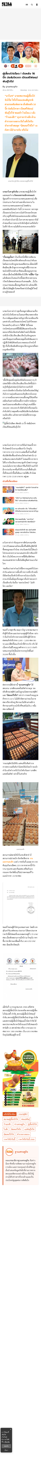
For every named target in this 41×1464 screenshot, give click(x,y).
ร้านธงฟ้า (7, 1124)
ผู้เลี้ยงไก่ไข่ (32, 1124)
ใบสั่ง (6, 1129)
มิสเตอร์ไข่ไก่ (16, 1129)
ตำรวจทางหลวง (23, 1134)
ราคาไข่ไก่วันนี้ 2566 (26, 1139)
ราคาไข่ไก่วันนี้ (9, 1139)
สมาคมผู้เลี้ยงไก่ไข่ (11, 1119)
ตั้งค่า (6, 1450)
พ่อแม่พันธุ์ (25, 1119)
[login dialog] (37, 5)
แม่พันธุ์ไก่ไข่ (29, 1129)
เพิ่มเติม (7, 1442)
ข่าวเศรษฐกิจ (19, 1124)
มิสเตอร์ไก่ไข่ (9, 1134)
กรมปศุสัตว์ (23, 1114)
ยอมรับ (6, 1446)
